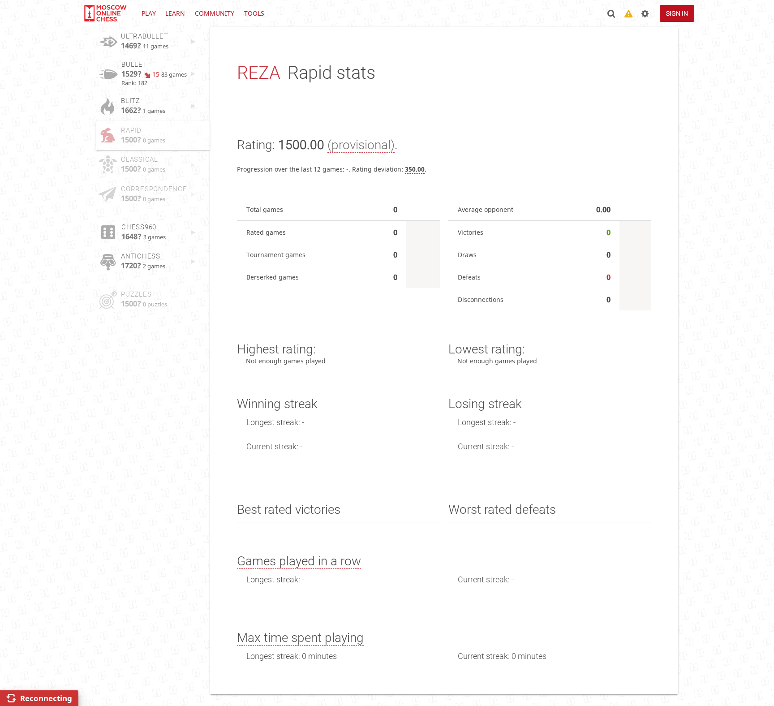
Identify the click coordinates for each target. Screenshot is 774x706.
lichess (105, 13)
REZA (258, 72)
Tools (254, 13)
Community (214, 13)
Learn (175, 13)
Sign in (677, 13)
